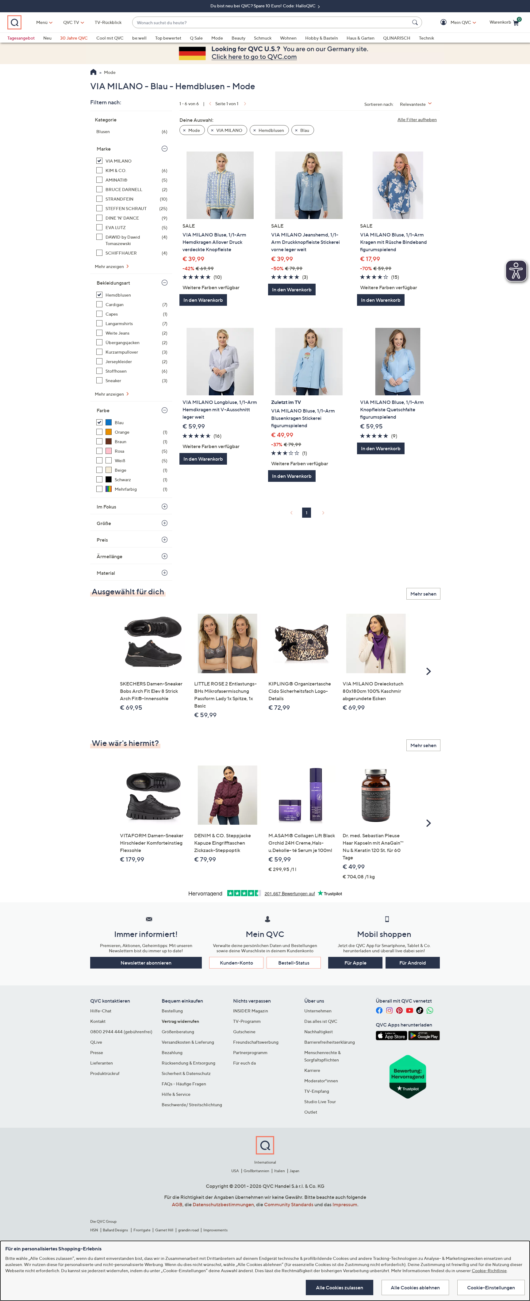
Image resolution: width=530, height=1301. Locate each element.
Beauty (238, 37)
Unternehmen (318, 1010)
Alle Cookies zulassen (339, 1287)
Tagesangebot (21, 37)
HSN (94, 1230)
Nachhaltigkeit (318, 1031)
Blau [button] (304, 130)
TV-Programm (247, 1021)
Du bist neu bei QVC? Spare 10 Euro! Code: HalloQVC (263, 5)
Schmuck (262, 37)
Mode (217, 37)
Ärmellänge (109, 556)
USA (235, 1171)
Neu (47, 37)
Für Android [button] (412, 963)
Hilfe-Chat (100, 1010)
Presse (96, 1052)
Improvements (215, 1230)
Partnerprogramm (250, 1052)
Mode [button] (193, 130)
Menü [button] (42, 22)
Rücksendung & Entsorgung (188, 1062)
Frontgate (142, 1230)
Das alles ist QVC (320, 1021)
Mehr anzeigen (110, 266)
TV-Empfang (316, 1091)
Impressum (344, 1204)
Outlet (310, 1112)
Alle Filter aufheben (417, 119)
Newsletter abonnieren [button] (146, 963)
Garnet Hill (164, 1230)
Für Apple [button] (355, 963)
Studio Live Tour (320, 1101)
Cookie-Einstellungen (491, 1287)
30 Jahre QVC (74, 37)
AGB (177, 1204)
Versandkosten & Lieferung (188, 1042)
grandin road (188, 1230)
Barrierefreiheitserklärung (329, 1042)
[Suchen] (416, 22)
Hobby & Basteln (321, 37)
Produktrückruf (105, 1073)
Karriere (312, 1070)
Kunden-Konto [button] (236, 963)
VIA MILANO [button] (228, 130)
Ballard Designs (116, 1230)
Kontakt (98, 1021)
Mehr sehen (423, 594)
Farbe (103, 410)
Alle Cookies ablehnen (415, 1287)
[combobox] (270, 22)
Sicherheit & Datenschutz (186, 1073)
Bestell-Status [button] (293, 963)
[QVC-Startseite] (93, 72)
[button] (452, 22)
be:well (139, 37)
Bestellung (172, 1010)
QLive (96, 1042)
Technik (426, 37)
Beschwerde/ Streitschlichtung (192, 1104)
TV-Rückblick (108, 22)
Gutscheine (244, 1031)
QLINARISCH (396, 37)
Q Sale (196, 37)
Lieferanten (101, 1062)
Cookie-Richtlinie (489, 1270)
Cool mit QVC (110, 37)
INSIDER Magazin (250, 1010)
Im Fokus (106, 507)
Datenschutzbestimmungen (223, 1204)
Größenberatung (178, 1031)
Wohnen (288, 37)
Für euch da (244, 1062)
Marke (104, 149)
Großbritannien (256, 1171)
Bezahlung (172, 1052)
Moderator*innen (321, 1080)
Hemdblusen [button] (271, 130)
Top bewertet (168, 37)
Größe (104, 523)
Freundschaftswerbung (255, 1042)
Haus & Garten (360, 37)
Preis (102, 540)
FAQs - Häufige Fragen (184, 1083)
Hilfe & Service (176, 1094)
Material (106, 573)
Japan (294, 1171)
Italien (279, 1171)
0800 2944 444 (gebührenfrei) (121, 1031)
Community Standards (288, 1204)
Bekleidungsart (113, 283)
